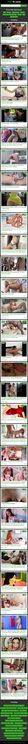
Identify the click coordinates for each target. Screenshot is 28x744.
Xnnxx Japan (22, 728)
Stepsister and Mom (21, 723)
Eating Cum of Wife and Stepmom (14, 705)
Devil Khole (23, 710)
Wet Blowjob (14, 17)
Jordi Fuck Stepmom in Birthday (14, 735)
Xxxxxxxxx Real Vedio (20, 713)
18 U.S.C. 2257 (21, 742)
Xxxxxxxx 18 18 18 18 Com (8, 708)
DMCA (13, 742)
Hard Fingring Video (7, 713)
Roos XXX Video (22, 708)
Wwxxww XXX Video (7, 723)
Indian (19, 14)
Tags (8, 742)
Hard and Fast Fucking (9, 14)
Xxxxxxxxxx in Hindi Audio (9, 728)
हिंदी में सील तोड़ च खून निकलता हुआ (14, 730)
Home (4, 742)
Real (24, 14)
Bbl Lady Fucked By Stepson (10, 710)
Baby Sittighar (5, 715)
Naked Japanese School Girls (14, 720)
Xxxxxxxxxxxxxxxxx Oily (14, 738)
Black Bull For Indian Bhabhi (19, 715)
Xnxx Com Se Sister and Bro (14, 725)
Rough (9, 12)
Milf (5, 12)
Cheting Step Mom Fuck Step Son (14, 733)
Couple (22, 12)
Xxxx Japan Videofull (14, 718)
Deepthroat (15, 12)
